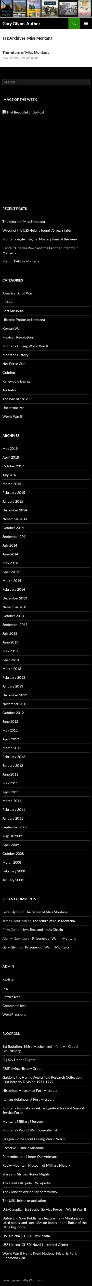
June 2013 (10, 642)
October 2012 (13, 713)
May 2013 (10, 651)
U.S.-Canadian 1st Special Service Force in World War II (44, 1209)
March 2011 (11, 801)
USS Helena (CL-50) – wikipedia (26, 1236)
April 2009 (10, 845)
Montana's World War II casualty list (29, 1130)
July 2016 (9, 475)
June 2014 (10, 554)
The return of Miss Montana (25, 52)
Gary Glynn (11, 912)
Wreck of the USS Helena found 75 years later (36, 230)
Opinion (8, 372)
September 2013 (14, 624)
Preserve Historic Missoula (23, 1148)
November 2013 (14, 607)
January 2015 (12, 501)
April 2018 (10, 457)
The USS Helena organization (24, 1200)
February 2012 (13, 757)
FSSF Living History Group (22, 1068)
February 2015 (13, 492)
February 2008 (13, 871)
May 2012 (10, 730)
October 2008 (13, 853)
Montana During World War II (25, 346)
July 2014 (9, 545)
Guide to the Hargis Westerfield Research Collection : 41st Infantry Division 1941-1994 (42, 1079)
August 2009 (12, 836)
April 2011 (10, 792)
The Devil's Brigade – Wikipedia (26, 1183)
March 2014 (11, 580)
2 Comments (30, 58)
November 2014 (14, 519)
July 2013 (9, 633)
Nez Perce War (13, 363)
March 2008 (11, 862)
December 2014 (14, 510)
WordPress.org (14, 1014)
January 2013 (12, 686)
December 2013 (14, 598)
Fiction (7, 302)
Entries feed (11, 997)
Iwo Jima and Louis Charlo (43, 929)
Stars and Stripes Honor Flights (26, 1174)
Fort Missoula (13, 311)
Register (8, 979)
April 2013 (10, 660)
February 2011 (13, 809)
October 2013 (13, 616)
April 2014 (10, 572)
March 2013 (11, 668)
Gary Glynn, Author (21, 23)
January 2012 (12, 765)
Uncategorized (13, 408)
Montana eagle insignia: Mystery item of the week (39, 239)
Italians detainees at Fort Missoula (28, 1099)
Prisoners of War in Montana (54, 938)
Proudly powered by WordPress (22, 1280)
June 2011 (10, 774)
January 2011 (12, 818)
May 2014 (10, 563)
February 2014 (13, 589)
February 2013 (13, 677)
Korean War (11, 328)
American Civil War (17, 293)
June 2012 (10, 721)
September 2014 (14, 536)
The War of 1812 (15, 399)
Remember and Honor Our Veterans (29, 1156)
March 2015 (11, 484)
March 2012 (11, 748)
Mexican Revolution (17, 337)
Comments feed (14, 1006)
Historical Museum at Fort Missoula (29, 1090)
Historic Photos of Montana (23, 319)
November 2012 (14, 704)
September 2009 (14, 827)
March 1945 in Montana (20, 261)
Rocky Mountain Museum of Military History (36, 1165)
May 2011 (10, 783)
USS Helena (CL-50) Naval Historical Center (35, 1244)
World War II (12, 416)
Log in (7, 988)
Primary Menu (86, 23)
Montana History (15, 355)
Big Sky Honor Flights (18, 1060)
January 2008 (12, 880)
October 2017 (13, 466)
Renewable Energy (16, 381)
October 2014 (13, 528)
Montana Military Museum (22, 1121)
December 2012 (14, 695)
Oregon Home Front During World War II (33, 1139)
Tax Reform (11, 390)
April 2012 (10, 739)
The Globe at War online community (29, 1192)
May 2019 (10, 448)
